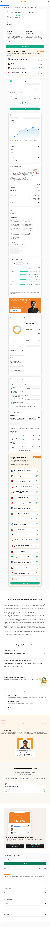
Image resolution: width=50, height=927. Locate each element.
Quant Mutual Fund (16, 7)
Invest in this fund (25, 46)
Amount (11, 87)
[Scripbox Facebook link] (42, 868)
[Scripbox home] (24, 1)
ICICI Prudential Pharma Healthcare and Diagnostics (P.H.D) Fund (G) (18, 396)
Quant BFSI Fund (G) (14, 432)
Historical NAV (13, 4)
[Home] (4, 7)
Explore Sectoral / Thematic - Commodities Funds (24, 406)
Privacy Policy (6, 925)
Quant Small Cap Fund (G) (15, 447)
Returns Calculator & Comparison (36, 4)
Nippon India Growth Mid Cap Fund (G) (18, 392)
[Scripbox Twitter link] (40, 868)
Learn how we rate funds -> (39, 27)
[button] (25, 882)
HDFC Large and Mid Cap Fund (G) (18, 388)
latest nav (37, 613)
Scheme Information (22, 4)
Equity (11, 12)
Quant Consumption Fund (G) (15, 443)
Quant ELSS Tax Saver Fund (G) (14, 439)
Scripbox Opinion (4, 4)
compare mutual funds (32, 633)
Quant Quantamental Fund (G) (15, 436)
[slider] (16, 94)
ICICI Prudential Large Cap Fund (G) (18, 399)
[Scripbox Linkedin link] (44, 868)
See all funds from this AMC (25, 450)
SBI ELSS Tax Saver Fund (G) (18, 403)
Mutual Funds (8, 7)
